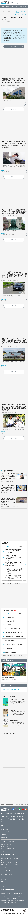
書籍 (20, 816)
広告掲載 (3, 896)
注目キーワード (6, 685)
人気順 (20, 6)
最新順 (7, 6)
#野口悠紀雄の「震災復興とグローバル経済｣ (19, 11)
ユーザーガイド (4, 883)
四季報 (14, 816)
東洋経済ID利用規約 (19, 900)
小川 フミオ (3, 299)
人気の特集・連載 (8, 610)
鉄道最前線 (8, 625)
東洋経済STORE (5, 846)
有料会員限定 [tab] (20, 546)
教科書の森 (3, 867)
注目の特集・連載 (7, 660)
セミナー (8, 816)
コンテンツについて (5, 876)
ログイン (21, 2)
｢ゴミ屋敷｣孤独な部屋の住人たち (13, 632)
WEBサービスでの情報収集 (13, 896)
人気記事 (5, 543)
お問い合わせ (14, 903)
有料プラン (3, 879)
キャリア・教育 (20, 819)
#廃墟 (12, 689)
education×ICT (4, 829)
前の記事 (18, 14)
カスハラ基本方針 (5, 903)
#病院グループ (18, 689)
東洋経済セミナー (18, 862)
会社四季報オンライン (6, 844)
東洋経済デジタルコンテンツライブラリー (10, 848)
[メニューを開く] (26, 2)
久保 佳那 (3, 431)
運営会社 (3, 893)
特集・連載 (14, 6)
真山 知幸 (3, 233)
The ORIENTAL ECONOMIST (8, 841)
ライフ (2, 822)
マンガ (2, 816)
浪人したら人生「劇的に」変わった (14, 628)
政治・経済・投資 (6, 11)
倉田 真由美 (3, 365)
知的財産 (15, 898)
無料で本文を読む (14, 46)
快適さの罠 (12, 710)
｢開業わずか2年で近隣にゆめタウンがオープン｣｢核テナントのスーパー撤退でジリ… (13, 557)
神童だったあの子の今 (10, 621)
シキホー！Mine (4, 851)
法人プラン (3, 881)
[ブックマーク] (25, 25)
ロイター (3, 102)
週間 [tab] (20, 613)
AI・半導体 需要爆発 (8, 677)
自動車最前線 (8, 648)
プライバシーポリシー (6, 898)
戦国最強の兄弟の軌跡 (10, 652)
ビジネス (3, 819)
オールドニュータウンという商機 (13, 644)
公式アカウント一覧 (17, 893)
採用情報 (9, 893)
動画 (24, 6)
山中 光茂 (3, 170)
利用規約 (3, 886)
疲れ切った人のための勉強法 (17, 699)
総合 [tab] (8, 546)
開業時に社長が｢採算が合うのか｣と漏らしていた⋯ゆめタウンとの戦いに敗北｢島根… (13, 564)
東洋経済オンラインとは (6, 874)
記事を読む (14, 109)
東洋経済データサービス (6, 862)
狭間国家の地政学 (14, 720)
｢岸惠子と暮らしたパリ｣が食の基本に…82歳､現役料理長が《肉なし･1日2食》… (13, 570)
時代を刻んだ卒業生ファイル (12, 640)
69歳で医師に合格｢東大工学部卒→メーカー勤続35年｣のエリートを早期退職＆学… (13, 551)
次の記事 (24, 14)
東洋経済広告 (4, 864)
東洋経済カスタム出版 (19, 864)
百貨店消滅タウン (9, 617)
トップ (2, 6)
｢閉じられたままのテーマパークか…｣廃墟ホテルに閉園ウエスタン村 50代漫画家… (13, 577)
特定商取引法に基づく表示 (7, 900)
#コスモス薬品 (6, 689)
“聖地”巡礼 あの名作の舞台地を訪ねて (14, 636)
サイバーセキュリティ (6, 831)
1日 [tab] (8, 613)
